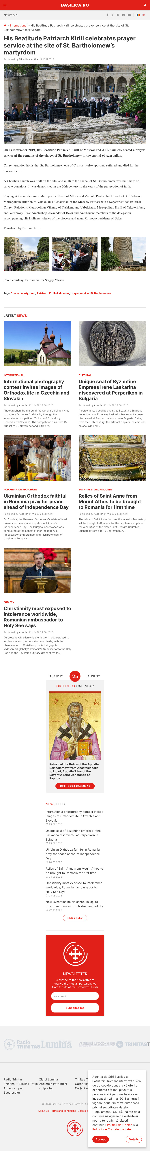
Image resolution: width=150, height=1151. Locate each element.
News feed (75, 918)
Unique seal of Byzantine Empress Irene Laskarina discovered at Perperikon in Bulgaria (111, 390)
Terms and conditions (63, 1110)
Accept (100, 1139)
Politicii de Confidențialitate (111, 1129)
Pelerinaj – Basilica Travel (21, 1084)
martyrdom (28, 293)
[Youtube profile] (129, 15)
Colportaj (45, 1088)
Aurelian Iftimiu (27, 405)
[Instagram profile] (118, 15)
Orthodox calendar (75, 786)
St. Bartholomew (100, 293)
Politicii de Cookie (119, 1125)
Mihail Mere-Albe (29, 59)
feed (55, 804)
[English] (144, 15)
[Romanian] (139, 15)
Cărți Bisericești (86, 1088)
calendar (75, 686)
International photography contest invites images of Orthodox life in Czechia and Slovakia (37, 390)
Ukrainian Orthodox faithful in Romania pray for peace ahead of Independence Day (36, 501)
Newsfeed (11, 15)
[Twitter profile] (112, 15)
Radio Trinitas (13, 1079)
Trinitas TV (82, 1079)
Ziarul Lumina (48, 1079)
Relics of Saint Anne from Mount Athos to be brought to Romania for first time (110, 501)
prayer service (80, 293)
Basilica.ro (75, 5)
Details (134, 1139)
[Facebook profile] (107, 15)
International (18, 25)
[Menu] (5, 5)
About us (43, 1110)
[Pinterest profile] (123, 15)
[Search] (145, 5)
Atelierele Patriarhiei (53, 1084)
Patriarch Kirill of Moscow (53, 293)
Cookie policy (86, 1110)
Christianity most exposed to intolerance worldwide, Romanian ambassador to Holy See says (37, 617)
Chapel (15, 293)
